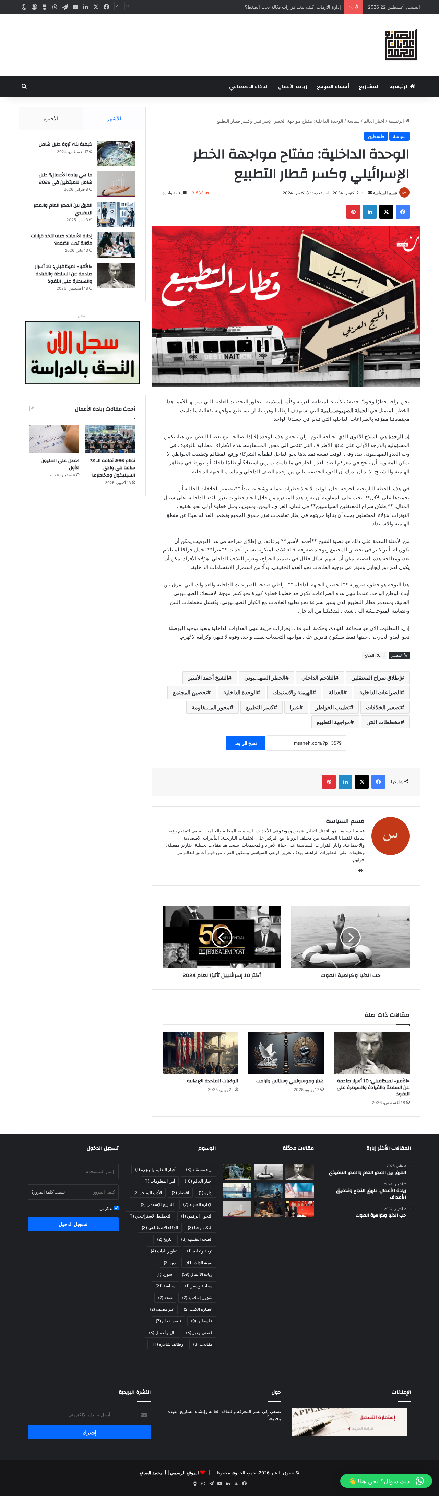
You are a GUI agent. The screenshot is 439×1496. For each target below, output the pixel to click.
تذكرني (106, 1208)
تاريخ (164, 1239)
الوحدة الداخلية (240, 692)
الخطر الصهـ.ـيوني (264, 677)
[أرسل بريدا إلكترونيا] (370, 192)
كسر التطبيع (260, 707)
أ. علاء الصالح (374, 655)
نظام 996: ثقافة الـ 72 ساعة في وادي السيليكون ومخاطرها (112, 468)
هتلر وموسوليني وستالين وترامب (290, 1081)
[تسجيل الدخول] (34, 7)
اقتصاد (180, 1192)
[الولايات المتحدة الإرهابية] (200, 1053)
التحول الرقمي (196, 1216)
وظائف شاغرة (167, 1344)
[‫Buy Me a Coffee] (44, 7)
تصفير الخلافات (383, 707)
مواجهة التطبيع (333, 722)
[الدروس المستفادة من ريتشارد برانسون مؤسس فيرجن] (299, 1209)
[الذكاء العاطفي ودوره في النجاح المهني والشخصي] (299, 1191)
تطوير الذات (164, 1251)
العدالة (336, 692)
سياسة (353, 121)
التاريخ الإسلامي (157, 1204)
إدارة (205, 1192)
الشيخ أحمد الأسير (208, 677)
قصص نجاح (168, 1320)
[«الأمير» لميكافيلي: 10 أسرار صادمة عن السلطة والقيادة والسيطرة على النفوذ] (372, 1053)
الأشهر (114, 118)
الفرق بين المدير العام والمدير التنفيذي (63, 209)
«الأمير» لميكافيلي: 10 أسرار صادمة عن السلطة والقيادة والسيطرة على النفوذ (373, 1088)
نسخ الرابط (246, 743)
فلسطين (376, 136)
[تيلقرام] (65, 7)
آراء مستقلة (199, 1169)
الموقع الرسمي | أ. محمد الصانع (169, 1472)
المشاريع (369, 86)
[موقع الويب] (360, 871)
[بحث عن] (24, 86)
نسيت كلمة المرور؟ (48, 1192)
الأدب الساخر (147, 1192)
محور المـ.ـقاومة (211, 707)
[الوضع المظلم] (24, 7)
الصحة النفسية (196, 1239)
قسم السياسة (385, 192)
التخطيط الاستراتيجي (150, 1216)
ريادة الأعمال (292, 86)
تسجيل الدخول (73, 1224)
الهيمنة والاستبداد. (292, 692)
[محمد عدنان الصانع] (401, 45)
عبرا (294, 707)
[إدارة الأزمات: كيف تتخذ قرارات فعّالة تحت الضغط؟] (116, 245)
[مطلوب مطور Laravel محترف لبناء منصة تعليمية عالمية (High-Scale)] (268, 1191)
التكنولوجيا (200, 1227)
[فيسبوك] (106, 7)
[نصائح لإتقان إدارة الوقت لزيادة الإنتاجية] (268, 1209)
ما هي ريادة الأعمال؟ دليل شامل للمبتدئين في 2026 (65, 178)
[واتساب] (55, 7)
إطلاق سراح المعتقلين (376, 677)
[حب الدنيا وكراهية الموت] (350, 937)
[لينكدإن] (86, 7)
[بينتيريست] (353, 212)
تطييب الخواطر (333, 707)
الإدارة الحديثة (197, 1204)
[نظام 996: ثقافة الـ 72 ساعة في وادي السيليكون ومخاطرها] (110, 439)
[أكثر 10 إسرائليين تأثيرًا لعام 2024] (222, 937)
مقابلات (202, 1344)
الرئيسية (399, 86)
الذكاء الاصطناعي (249, 86)
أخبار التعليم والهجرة (155, 1169)
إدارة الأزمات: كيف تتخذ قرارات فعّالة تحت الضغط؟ (61, 239)
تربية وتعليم (199, 1251)
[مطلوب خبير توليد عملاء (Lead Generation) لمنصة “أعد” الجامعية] (237, 1191)
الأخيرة (51, 118)
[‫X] (96, 7)
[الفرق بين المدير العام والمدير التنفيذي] (116, 214)
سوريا (164, 1274)
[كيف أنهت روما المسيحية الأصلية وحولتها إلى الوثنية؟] (237, 1172)
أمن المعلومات (159, 1181)
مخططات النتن (383, 722)
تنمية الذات (198, 1262)
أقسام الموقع (333, 86)
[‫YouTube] (75, 7)
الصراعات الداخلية (380, 692)
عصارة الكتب (197, 1309)
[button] (386, 1481)
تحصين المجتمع (190, 692)
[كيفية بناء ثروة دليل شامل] (116, 153)
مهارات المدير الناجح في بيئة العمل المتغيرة (299, 7)
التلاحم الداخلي (318, 677)
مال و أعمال (162, 1332)
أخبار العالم (374, 121)
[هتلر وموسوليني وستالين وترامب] (286, 1053)
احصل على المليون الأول (60, 464)
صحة (165, 1297)
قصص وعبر (199, 1332)
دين (170, 1262)
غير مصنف (162, 1309)
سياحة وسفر (198, 1286)
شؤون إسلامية (197, 1297)
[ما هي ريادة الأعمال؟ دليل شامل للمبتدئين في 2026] (116, 184)
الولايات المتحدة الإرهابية (212, 1081)
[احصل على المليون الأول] (54, 439)
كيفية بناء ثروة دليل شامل (65, 144)
